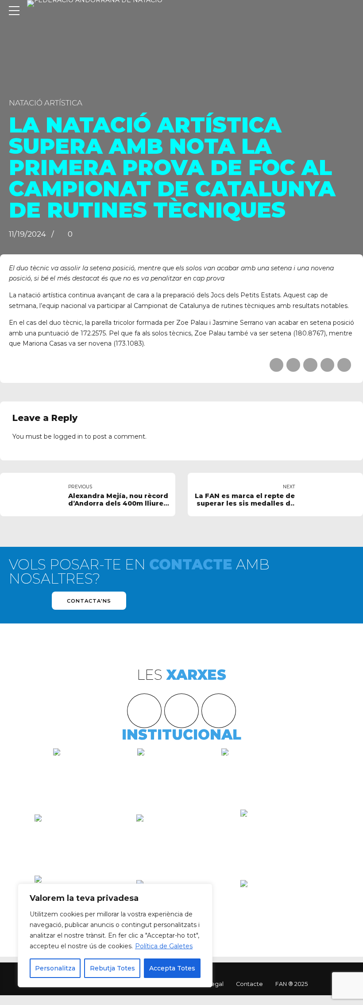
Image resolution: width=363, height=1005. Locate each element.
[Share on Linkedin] (310, 365)
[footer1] (88, 770)
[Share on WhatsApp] (344, 365)
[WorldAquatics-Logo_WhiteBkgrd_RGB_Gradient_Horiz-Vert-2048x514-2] (265, 759)
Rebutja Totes (112, 968)
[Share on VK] (327, 365)
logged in (68, 436)
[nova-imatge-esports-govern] (284, 899)
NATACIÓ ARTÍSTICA (45, 102)
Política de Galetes (164, 946)
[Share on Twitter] (293, 365)
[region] (115, 935)
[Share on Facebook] (276, 365)
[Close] (203, 891)
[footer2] (172, 770)
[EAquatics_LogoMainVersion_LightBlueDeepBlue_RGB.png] (79, 830)
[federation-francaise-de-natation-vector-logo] (284, 834)
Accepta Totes (172, 968)
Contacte (249, 984)
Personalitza (55, 968)
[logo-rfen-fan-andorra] (181, 836)
